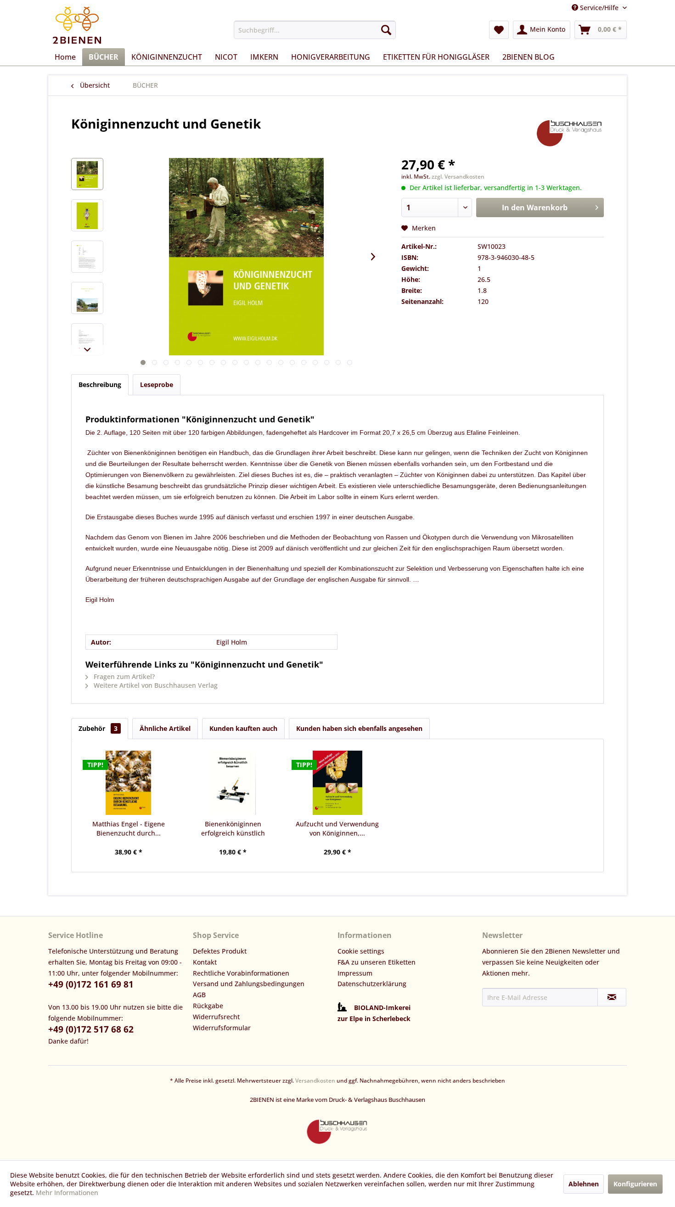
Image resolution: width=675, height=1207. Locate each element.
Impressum (355, 973)
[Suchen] (386, 30)
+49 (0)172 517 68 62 (91, 1029)
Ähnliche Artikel (165, 728)
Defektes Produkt (220, 951)
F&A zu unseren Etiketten (377, 962)
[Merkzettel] (499, 30)
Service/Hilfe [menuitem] (599, 7)
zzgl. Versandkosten (458, 176)
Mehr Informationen (67, 1192)
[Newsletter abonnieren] (611, 997)
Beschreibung (100, 384)
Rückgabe (208, 1005)
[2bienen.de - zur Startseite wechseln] (77, 25)
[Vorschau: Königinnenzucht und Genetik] (87, 174)
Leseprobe (156, 384)
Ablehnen (583, 1183)
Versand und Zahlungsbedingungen (248, 983)
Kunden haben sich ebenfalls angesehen (359, 728)
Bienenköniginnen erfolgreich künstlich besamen (233, 829)
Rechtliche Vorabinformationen (241, 973)
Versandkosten (315, 1080)
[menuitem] (315, 30)
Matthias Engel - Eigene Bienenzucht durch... (128, 828)
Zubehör (98, 728)
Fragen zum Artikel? (123, 676)
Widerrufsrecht (216, 1016)
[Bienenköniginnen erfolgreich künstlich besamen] (233, 783)
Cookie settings (361, 951)
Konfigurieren (635, 1183)
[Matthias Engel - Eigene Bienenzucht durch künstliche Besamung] (128, 783)
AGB (199, 994)
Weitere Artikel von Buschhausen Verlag (155, 685)
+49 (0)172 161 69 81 (91, 984)
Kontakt (205, 962)
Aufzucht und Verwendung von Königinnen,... (337, 828)
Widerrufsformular (222, 1027)
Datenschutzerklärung (372, 983)
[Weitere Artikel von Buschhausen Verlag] (569, 133)
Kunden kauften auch (243, 728)
